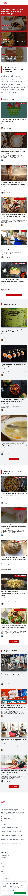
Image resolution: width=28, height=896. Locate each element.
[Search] (25, 2)
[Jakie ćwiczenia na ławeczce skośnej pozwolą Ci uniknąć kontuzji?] (14, 662)
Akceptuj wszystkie (20, 892)
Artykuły (3, 824)
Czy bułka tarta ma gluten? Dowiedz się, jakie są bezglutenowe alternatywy (13, 58)
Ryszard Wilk (6, 453)
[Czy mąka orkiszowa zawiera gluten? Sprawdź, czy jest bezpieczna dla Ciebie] (14, 140)
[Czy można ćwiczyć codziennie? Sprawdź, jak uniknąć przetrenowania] (14, 237)
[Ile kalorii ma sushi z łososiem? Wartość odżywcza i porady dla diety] (14, 353)
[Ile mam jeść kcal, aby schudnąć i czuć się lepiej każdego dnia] (14, 110)
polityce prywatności (14, 890)
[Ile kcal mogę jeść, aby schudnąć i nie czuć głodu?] (14, 23)
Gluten (2, 866)
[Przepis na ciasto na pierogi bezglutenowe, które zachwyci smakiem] (14, 515)
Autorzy (3, 852)
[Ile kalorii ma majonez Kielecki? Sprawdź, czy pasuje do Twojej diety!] (14, 317)
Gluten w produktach (5, 878)
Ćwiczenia (3, 873)
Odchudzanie (4, 876)
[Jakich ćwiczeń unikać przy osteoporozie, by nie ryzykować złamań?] (14, 762)
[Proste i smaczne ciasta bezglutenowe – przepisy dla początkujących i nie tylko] (14, 205)
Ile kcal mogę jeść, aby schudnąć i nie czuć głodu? (12, 26)
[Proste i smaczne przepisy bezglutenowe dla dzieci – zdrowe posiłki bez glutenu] (14, 616)
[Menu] (23, 2)
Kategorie (4, 863)
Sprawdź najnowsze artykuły (14, 295)
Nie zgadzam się (8, 892)
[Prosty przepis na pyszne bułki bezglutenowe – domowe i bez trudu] (14, 270)
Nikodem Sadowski (7, 716)
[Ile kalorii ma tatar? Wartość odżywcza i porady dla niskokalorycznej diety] (14, 389)
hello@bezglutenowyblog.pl (9, 820)
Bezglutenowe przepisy (6, 869)
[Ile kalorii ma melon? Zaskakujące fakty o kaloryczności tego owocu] (14, 39)
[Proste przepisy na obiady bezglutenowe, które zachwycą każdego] (14, 484)
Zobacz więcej (14, 458)
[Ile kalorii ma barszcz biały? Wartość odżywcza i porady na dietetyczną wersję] (14, 428)
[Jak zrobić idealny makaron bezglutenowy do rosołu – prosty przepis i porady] (14, 582)
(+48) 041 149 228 (6, 818)
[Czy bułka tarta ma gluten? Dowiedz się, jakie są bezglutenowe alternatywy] (14, 54)
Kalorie (2, 871)
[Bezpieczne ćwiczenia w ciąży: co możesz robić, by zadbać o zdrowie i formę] (14, 729)
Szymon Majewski (7, 339)
